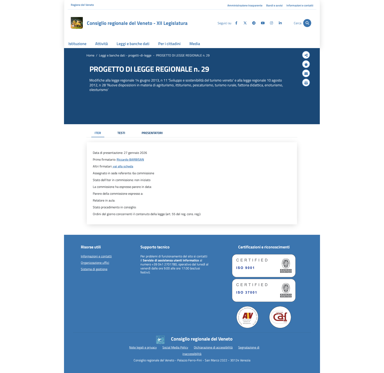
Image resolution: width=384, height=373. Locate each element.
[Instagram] (271, 23)
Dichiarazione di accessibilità (213, 347)
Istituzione (77, 43)
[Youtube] (263, 23)
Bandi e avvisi (274, 5)
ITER (98, 132)
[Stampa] (306, 83)
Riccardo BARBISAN (130, 159)
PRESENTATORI (152, 132)
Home (90, 55)
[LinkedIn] (280, 23)
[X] (245, 23)
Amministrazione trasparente (244, 5)
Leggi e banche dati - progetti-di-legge (125, 55)
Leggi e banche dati (133, 43)
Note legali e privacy (143, 347)
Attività (101, 43)
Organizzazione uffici (95, 263)
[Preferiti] (306, 64)
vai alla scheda (122, 166)
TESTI (121, 132)
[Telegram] (254, 23)
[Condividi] (306, 55)
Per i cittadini (169, 43)
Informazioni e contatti (299, 5)
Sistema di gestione (94, 269)
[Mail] (306, 73)
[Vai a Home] (76, 23)
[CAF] (280, 317)
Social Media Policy (175, 347)
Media (194, 43)
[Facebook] (236, 23)
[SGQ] (264, 265)
